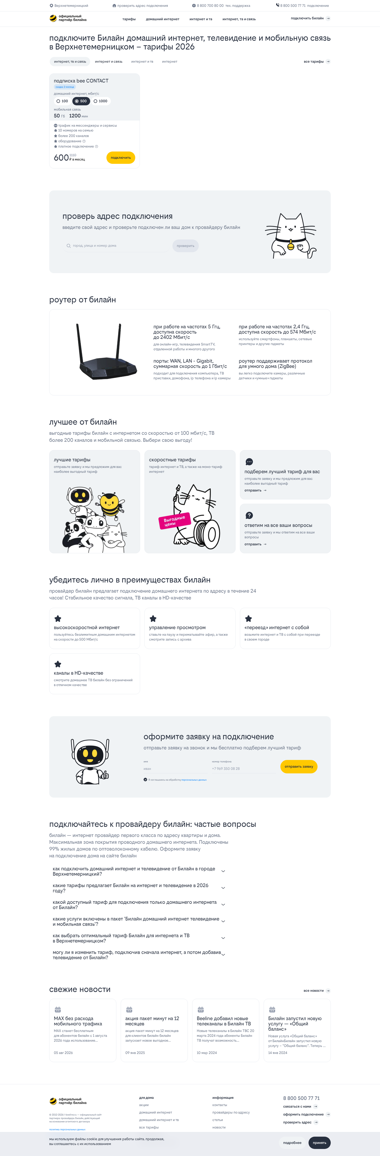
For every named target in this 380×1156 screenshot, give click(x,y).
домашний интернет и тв (159, 1120)
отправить (253, 490)
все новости (314, 990)
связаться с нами (297, 1106)
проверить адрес (297, 1122)
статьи (217, 1120)
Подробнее (292, 1143)
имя (146, 761)
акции (144, 1105)
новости (219, 1127)
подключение (318, 6)
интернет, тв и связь (239, 19)
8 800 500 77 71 (292, 6)
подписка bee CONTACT (81, 81)
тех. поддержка (237, 6)
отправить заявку (299, 766)
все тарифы (314, 61)
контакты (219, 1105)
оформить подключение (303, 1114)
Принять (319, 1143)
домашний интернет (162, 19)
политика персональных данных (67, 1129)
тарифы (129, 19)
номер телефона (222, 761)
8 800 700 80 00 (210, 6)
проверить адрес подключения (142, 6)
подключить (121, 157)
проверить (185, 246)
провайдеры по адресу (231, 1112)
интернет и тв (201, 19)
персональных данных (193, 779)
